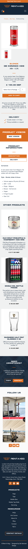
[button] (3, 11)
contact (18, 380)
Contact (14, 524)
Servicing (14, 505)
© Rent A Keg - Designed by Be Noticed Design (14, 544)
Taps (14, 496)
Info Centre (14, 515)
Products (6, 18)
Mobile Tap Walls (14, 502)
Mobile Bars (14, 499)
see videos (14, 136)
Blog (14, 521)
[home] (14, 6)
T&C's (14, 526)
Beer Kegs (12, 18)
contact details (14, 533)
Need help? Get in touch (14, 1)
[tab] (14, 156)
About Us (14, 518)
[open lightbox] (14, 36)
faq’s (8, 380)
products (14, 490)
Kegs (14, 494)
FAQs (14, 512)
